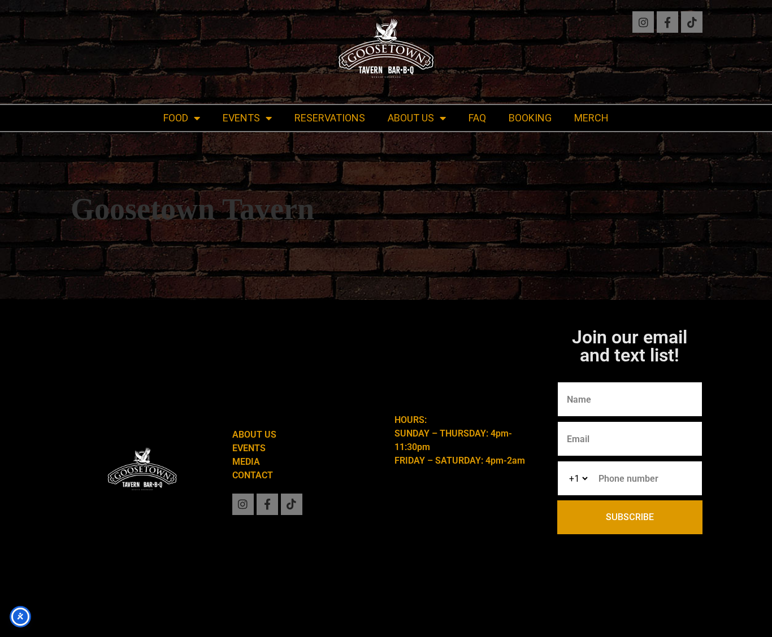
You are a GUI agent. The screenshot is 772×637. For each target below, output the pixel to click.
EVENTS (241, 118)
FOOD (175, 118)
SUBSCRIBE (630, 517)
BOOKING (530, 118)
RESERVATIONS (329, 118)
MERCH (591, 118)
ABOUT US (411, 118)
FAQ (477, 118)
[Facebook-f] (667, 22)
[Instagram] (643, 22)
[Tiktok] (691, 22)
